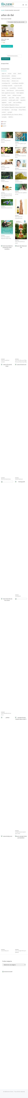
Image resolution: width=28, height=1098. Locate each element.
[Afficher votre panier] (23, 5)
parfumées (4, 97)
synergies (4, 117)
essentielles (13, 88)
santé (9, 102)
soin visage (14, 109)
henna (3, 90)
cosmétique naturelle (7, 85)
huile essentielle (20, 90)
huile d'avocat (10, 90)
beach (19, 73)
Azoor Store (10, 1091)
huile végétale (20, 92)
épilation (11, 117)
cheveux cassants (16, 78)
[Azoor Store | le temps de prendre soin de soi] (7, 4)
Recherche (5, 58)
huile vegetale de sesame (8, 92)
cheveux (14, 76)
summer (4, 112)
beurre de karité (6, 76)
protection (4, 100)
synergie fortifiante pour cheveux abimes (12, 114)
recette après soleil (13, 100)
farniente (20, 88)
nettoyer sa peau (17, 95)
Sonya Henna (22, 109)
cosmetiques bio (6, 83)
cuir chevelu (5, 88)
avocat (9, 73)
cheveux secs (15, 80)
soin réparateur (5, 109)
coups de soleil (18, 85)
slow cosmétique (17, 102)
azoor (14, 73)
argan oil (4, 73)
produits (23, 97)
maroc (9, 95)
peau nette (11, 97)
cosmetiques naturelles (18, 83)
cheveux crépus (6, 80)
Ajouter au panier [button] (7, 46)
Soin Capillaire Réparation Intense (10, 105)
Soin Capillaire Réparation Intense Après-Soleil (13, 107)
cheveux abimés (6, 78)
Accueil (2, 10)
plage (17, 97)
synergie (10, 112)
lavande (4, 95)
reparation (22, 100)
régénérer (4, 102)
